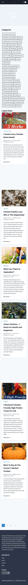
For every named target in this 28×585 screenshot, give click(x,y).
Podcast (14, 91)
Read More (7, 162)
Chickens (5, 131)
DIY (19, 45)
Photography (6, 91)
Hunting (17, 80)
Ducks (20, 48)
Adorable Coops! (7, 38)
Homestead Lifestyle (8, 77)
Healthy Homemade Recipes (10, 66)
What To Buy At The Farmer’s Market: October (12, 468)
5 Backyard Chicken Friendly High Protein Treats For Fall (12, 407)
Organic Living (7, 88)
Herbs (14, 70)
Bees (15, 38)
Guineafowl (6, 63)
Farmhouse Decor (17, 55)
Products (16, 95)
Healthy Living (7, 70)
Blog (3, 565)
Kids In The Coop (7, 84)
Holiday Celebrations (8, 73)
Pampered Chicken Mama (12, 13)
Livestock (17, 84)
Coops (4, 45)
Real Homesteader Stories (16, 98)
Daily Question (12, 45)
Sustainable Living (8, 102)
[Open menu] (3, 2)
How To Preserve (7, 80)
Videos (18, 106)
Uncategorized (19, 102)
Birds (20, 38)
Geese (18, 59)
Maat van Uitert (8, 140)
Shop (3, 558)
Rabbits (5, 98)
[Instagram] (6, 573)
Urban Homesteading (9, 106)
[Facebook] (3, 573)
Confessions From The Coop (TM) (12, 41)
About (3, 560)
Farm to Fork (16, 52)
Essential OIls (6, 52)
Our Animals (16, 88)
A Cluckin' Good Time (9, 34)
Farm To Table (7, 55)
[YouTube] (8, 573)
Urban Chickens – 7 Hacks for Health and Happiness (12, 327)
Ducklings (13, 48)
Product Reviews (7, 95)
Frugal (4, 59)
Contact (4, 563)
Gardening (11, 59)
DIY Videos (6, 48)
